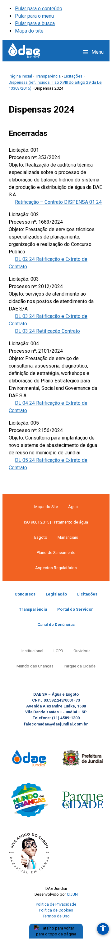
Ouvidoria (82, 651)
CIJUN (72, 894)
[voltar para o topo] (56, 931)
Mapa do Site (46, 506)
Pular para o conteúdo (38, 8)
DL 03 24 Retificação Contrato (47, 331)
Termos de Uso (56, 916)
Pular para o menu (34, 16)
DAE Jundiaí (24, 50)
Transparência (48, 76)
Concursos (25, 594)
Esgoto (40, 537)
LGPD (58, 651)
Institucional (32, 651)
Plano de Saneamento (56, 552)
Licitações (73, 76)
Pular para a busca (35, 23)
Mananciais (68, 537)
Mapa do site (29, 31)
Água (73, 506)
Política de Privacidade (56, 904)
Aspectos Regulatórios (56, 567)
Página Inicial (20, 76)
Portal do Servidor (75, 609)
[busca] (72, 52)
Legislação (56, 594)
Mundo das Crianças (35, 666)
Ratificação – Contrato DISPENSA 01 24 (58, 202)
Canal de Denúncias (56, 624)
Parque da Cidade (80, 666)
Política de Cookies (56, 910)
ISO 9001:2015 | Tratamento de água (56, 522)
